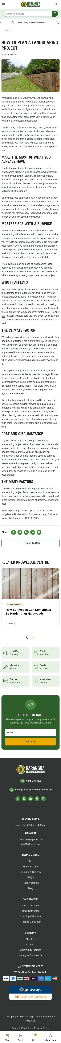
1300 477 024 (32, 518)
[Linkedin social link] (32, 532)
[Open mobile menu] (4, 4)
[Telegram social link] (39, 532)
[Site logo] (30, 4)
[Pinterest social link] (26, 532)
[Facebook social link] (13, 532)
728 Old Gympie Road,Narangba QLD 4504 (30, 841)
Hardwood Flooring (23, 30)
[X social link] (19, 532)
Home (7, 30)
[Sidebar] (3, 316)
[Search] (55, 14)
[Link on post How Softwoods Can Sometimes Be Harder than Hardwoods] (30, 583)
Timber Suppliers (14, 605)
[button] (27, 637)
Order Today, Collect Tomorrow (27, 23)
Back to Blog (33, 543)
